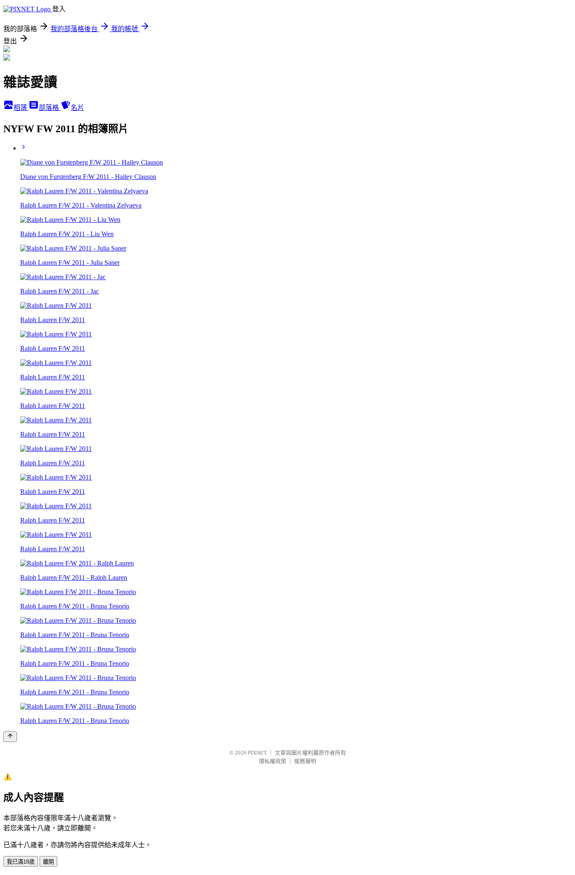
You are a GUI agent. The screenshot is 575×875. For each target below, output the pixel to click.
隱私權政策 (272, 761)
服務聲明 (305, 761)
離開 (48, 862)
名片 (77, 107)
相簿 (21, 107)
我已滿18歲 (21, 862)
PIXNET (257, 753)
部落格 (50, 107)
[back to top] (10, 736)
